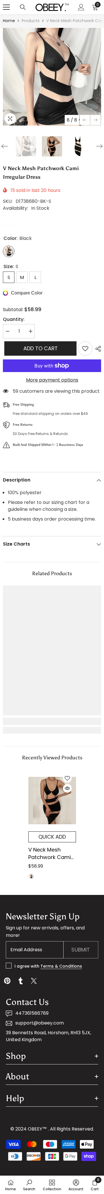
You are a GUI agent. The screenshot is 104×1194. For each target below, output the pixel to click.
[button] (85, 120)
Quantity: (14, 319)
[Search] (22, 7)
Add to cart (39, 348)
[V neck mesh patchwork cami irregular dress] (52, 800)
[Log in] (81, 7)
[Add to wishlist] (85, 348)
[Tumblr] (20, 981)
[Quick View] (67, 788)
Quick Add (52, 836)
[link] (52, 721)
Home (9, 21)
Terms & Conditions (61, 966)
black (31, 876)
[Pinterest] (7, 981)
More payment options (52, 380)
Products (31, 21)
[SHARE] (96, 349)
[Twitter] (34, 981)
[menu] (6, 7)
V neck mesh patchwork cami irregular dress (49, 853)
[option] (52, 77)
